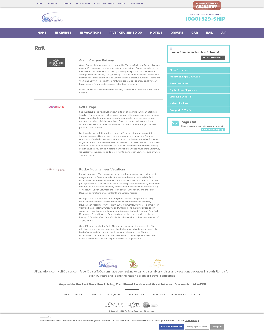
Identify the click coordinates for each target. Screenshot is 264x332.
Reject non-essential (171, 326)
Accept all (217, 326)
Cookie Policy (192, 320)
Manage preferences (197, 326)
